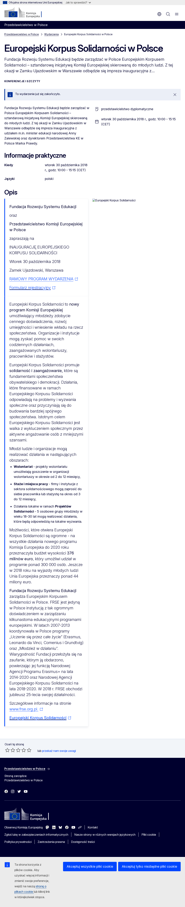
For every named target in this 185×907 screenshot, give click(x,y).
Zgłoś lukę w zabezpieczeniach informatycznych (36, 834)
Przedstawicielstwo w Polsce (21, 34)
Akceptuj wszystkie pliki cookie (90, 866)
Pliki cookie (148, 834)
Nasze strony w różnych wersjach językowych (104, 834)
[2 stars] (10, 750)
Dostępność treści (83, 842)
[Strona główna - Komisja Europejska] (26, 12)
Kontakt (93, 827)
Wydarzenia (51, 34)
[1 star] (7, 750)
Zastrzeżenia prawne (51, 842)
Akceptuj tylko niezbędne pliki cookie (149, 866)
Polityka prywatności (18, 842)
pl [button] (159, 14)
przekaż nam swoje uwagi (59, 751)
